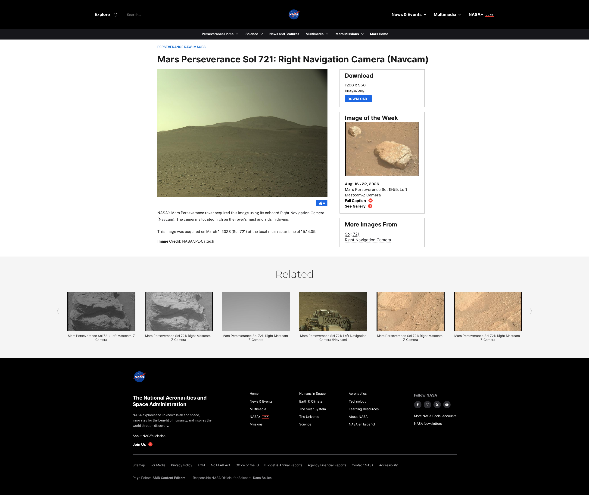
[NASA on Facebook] (417, 404)
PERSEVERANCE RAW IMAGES (181, 47)
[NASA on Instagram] (427, 404)
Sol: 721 (352, 234)
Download (358, 99)
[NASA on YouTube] (447, 404)
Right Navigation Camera (368, 239)
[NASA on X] (437, 404)
